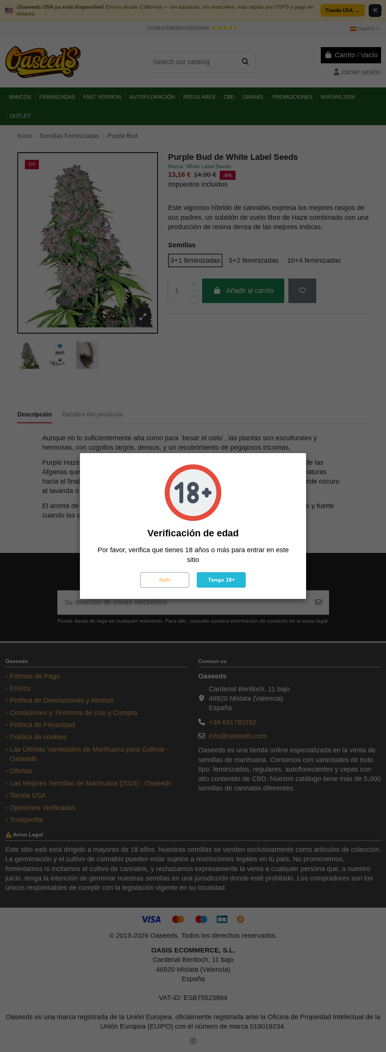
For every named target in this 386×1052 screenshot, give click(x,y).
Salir (164, 580)
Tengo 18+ (221, 580)
